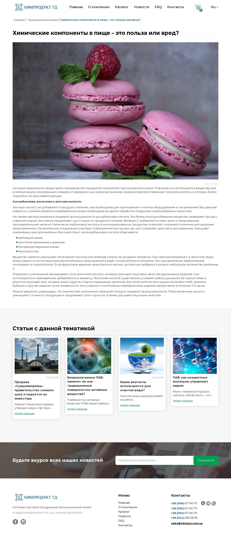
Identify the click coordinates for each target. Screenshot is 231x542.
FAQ (158, 7)
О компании (99, 7)
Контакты (175, 7)
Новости (141, 7)
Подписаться (205, 460)
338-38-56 (184, 517)
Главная (76, 7)
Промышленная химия (43, 19)
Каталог (122, 7)
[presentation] (16, 379)
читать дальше (24, 413)
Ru (213, 7)
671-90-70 (184, 503)
